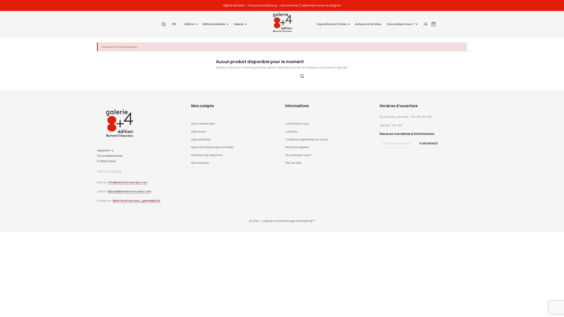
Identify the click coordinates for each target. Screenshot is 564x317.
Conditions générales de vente (306, 139)
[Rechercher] (164, 24)
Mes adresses (200, 139)
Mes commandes (203, 123)
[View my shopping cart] (433, 24)
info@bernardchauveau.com (127, 182)
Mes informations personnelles (212, 147)
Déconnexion (200, 163)
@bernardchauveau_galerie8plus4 (136, 201)
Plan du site (293, 163)
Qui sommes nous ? (298, 155)
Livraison (291, 131)
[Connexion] (425, 24)
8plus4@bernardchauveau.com (129, 191)
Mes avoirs (198, 131)
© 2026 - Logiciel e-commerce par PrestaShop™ (282, 221)
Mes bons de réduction (207, 155)
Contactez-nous (297, 123)
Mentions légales (297, 147)
